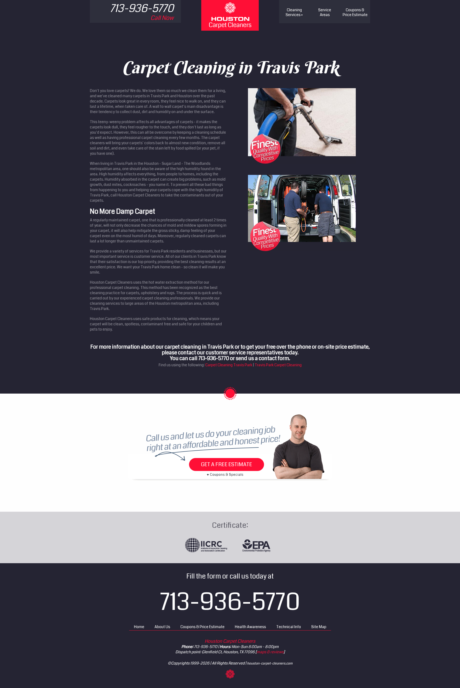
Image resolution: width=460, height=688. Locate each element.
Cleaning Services (294, 12)
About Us (162, 627)
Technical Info (288, 627)
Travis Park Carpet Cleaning (278, 365)
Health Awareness (250, 627)
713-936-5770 (230, 602)
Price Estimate (355, 12)
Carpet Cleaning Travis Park (228, 365)
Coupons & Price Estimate (202, 627)
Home (139, 627)
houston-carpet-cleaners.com (270, 663)
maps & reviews (270, 652)
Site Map (318, 627)
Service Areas (324, 12)
